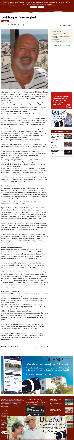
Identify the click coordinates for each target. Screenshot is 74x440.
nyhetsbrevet (27, 347)
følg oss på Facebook (40, 347)
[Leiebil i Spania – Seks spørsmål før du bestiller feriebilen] (69, 410)
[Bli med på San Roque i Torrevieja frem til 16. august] (68, 136)
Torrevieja (5, 21)
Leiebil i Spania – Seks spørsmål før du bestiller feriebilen (56, 409)
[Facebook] (2, 410)
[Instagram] (4, 410)
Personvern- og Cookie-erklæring (5, 428)
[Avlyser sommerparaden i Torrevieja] (68, 144)
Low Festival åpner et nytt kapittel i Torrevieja (57, 151)
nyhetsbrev (14, 400)
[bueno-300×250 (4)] (61, 118)
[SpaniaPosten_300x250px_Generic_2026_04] (61, 100)
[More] (23, 25)
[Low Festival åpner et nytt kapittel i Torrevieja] (68, 152)
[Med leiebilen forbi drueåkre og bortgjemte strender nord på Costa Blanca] (69, 402)
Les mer (41, 7)
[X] (7, 410)
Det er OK (33, 7)
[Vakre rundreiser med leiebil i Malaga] (69, 425)
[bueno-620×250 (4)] (37, 439)
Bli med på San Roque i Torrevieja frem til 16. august (57, 136)
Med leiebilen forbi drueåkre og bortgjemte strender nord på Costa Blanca (56, 401)
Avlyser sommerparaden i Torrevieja (56, 144)
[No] (72, 5)
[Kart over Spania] (69, 418)
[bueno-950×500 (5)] (37, 375)
